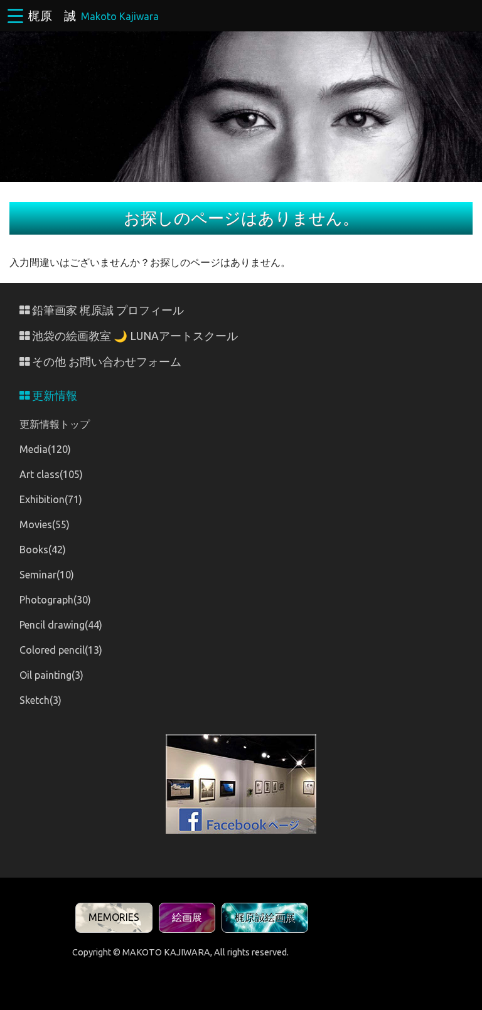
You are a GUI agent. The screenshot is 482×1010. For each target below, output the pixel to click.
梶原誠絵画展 (265, 917)
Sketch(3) (40, 700)
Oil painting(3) (51, 675)
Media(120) (45, 449)
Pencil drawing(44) (60, 624)
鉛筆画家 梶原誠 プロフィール (106, 310)
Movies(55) (44, 524)
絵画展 (187, 917)
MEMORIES (113, 917)
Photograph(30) (55, 599)
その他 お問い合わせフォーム (105, 362)
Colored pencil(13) (60, 650)
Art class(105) (51, 474)
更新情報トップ (54, 424)
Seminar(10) (46, 574)
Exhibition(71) (50, 499)
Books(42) (42, 549)
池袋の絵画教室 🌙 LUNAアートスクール (133, 336)
